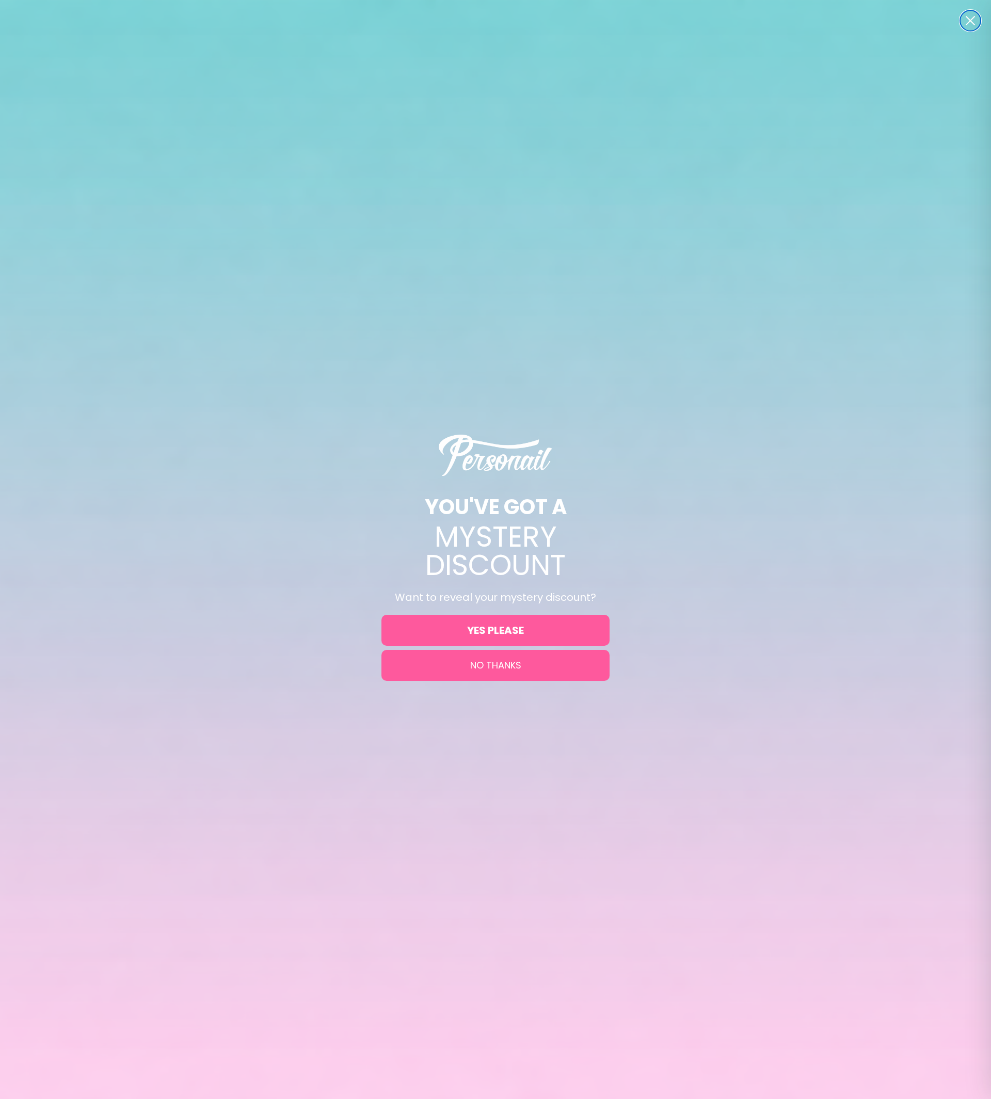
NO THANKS (495, 665)
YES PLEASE (495, 630)
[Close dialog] (970, 20)
